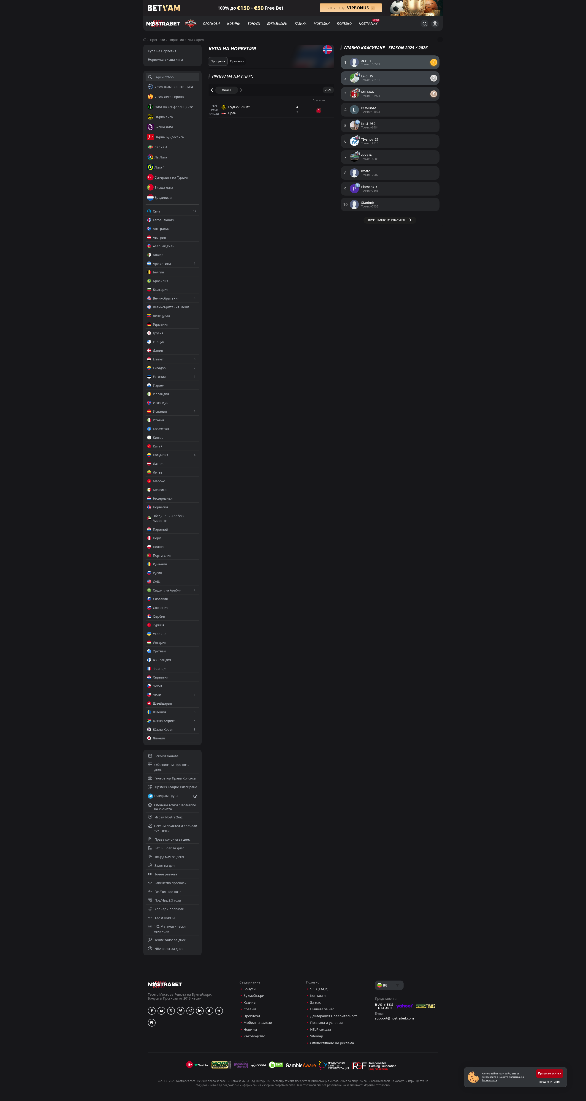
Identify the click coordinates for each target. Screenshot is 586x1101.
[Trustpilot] (201, 1064)
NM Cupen (195, 40)
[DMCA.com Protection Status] (276, 1064)
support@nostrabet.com (394, 1018)
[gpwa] (221, 1064)
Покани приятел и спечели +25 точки (175, 828)
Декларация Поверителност (333, 1016)
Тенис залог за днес (170, 940)
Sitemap (316, 1036)
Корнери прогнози (169, 909)
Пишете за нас (322, 1009)
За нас (315, 1002)
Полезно (344, 23)
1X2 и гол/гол (165, 918)
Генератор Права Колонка (175, 778)
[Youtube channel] (161, 1011)
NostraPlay (368, 23)
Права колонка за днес (172, 839)
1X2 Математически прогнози (170, 928)
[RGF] (374, 1067)
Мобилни (322, 23)
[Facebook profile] (152, 1011)
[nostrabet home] (165, 984)
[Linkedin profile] (200, 1011)
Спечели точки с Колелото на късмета (175, 807)
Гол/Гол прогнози (168, 891)
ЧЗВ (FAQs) (319, 989)
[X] (171, 1011)
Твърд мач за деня (169, 857)
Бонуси (254, 23)
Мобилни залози (258, 1022)
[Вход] (435, 24)
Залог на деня (165, 865)
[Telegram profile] (219, 1011)
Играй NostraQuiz (169, 817)
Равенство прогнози (171, 883)
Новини (233, 23)
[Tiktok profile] (209, 1011)
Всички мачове (167, 756)
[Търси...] (424, 23)
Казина (301, 23)
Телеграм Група (166, 795)
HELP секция (320, 1029)
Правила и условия (326, 1022)
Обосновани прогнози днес (172, 767)
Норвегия (176, 40)
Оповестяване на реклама (332, 1043)
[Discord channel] (152, 1023)
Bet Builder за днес (169, 848)
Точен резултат (167, 874)
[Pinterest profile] (180, 1011)
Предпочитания (550, 1082)
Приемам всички (549, 1073)
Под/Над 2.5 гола (168, 900)
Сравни (250, 1009)
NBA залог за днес (169, 948)
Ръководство (254, 1036)
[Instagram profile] (190, 1011)
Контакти (318, 995)
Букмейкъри (277, 23)
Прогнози (211, 23)
